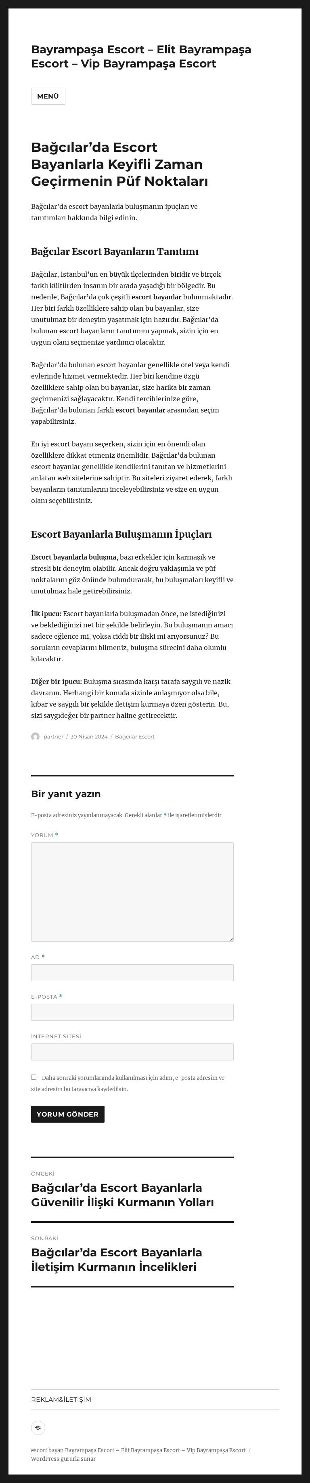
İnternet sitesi (56, 1036)
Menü (48, 96)
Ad (38, 957)
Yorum (45, 835)
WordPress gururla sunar (63, 1459)
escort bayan (47, 1450)
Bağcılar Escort (135, 736)
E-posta (47, 996)
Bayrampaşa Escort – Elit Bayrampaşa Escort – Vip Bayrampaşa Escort (141, 56)
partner (53, 736)
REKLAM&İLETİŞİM (61, 1399)
